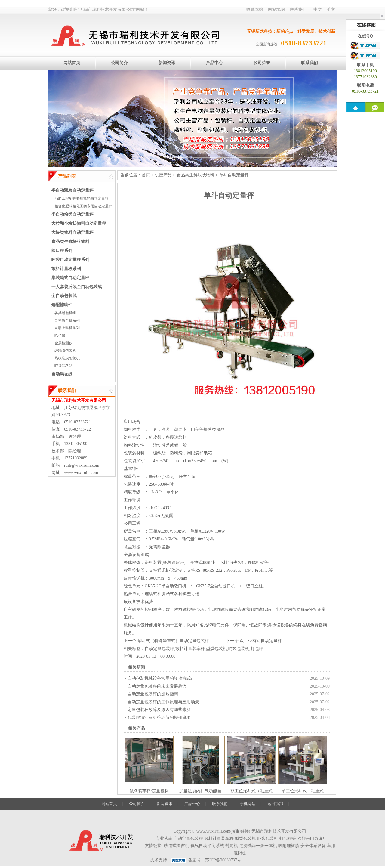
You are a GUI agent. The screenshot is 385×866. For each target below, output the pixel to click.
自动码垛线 (61, 374)
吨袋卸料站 (63, 365)
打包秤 (257, 648)
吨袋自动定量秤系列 (70, 259)
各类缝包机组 (65, 313)
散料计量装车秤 (190, 648)
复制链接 (240, 831)
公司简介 (137, 803)
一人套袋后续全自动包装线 (76, 286)
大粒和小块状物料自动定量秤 (78, 223)
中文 (317, 9)
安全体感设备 (313, 845)
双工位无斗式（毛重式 (251, 791)
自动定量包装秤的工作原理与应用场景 (163, 702)
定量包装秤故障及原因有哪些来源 (159, 709)
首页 (146, 175)
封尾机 (231, 845)
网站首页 (109, 803)
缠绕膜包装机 (65, 350)
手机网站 (247, 803)
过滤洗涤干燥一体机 (258, 845)
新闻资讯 (164, 803)
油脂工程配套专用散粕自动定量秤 (81, 198)
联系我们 (298, 9)
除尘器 (59, 335)
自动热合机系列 (67, 320)
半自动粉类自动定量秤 (72, 214)
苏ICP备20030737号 (223, 860)
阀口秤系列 (61, 250)
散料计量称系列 (66, 268)
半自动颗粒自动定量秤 (72, 190)
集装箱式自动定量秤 (70, 277)
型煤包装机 (216, 648)
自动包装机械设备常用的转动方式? (160, 678)
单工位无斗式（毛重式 (303, 791)
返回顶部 (275, 803)
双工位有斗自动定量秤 (261, 641)
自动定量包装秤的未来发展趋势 (157, 686)
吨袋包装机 (238, 648)
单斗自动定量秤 (234, 175)
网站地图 (276, 9)
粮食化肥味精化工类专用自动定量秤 (83, 206)
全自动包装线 (64, 295)
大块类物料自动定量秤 (72, 232)
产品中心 (192, 803)
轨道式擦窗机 (176, 845)
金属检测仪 (63, 343)
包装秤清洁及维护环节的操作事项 (159, 717)
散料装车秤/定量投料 (149, 791)
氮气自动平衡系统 (207, 845)
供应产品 (163, 175)
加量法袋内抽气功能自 (200, 791)
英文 (331, 9)
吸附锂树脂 (288, 845)
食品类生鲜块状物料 (70, 241)
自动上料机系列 (67, 328)
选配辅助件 (61, 304)
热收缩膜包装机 (67, 358)
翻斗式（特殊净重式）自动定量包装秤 (173, 641)
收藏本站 (254, 9)
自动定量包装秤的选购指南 (153, 694)
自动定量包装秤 (159, 648)
